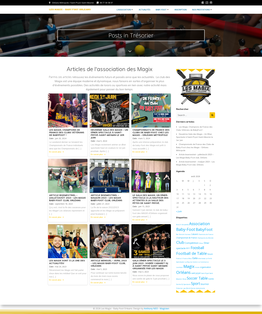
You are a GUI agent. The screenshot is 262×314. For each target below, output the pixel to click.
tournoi (205, 284)
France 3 (179, 258)
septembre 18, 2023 (64, 204)
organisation (205, 267)
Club (180, 242)
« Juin (179, 211)
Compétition (192, 242)
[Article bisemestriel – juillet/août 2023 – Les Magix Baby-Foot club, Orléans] (67, 175)
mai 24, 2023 (60, 266)
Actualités (144, 9)
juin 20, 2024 (60, 138)
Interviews (201, 258)
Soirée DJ (179, 284)
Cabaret (194, 234)
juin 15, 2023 (144, 206)
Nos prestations (201, 9)
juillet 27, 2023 (103, 204)
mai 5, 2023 (102, 269)
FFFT (188, 248)
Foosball (197, 247)
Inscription (181, 9)
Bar (177, 234)
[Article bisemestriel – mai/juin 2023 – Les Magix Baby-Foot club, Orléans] (109, 175)
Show (184, 279)
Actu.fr (178, 225)
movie (197, 267)
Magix (188, 266)
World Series (190, 288)
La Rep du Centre (191, 262)
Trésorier (179, 288)
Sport (195, 283)
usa (184, 288)
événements (200, 288)
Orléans (183, 272)
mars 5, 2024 (144, 138)
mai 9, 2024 (102, 141)
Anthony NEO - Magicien (156, 308)
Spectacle (186, 284)
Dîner (201, 243)
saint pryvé (196, 273)
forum (210, 254)
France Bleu (187, 258)
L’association (124, 9)
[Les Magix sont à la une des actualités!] (67, 241)
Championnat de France (186, 238)
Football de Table (191, 253)
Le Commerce (203, 262)
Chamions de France (205, 234)
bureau (187, 234)
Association (199, 223)
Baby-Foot (161, 9)
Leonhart (179, 267)
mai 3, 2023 (143, 271)
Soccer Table (197, 278)
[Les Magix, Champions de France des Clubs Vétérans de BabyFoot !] (67, 110)
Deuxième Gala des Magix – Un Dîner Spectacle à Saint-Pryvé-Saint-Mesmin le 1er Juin (194, 137)
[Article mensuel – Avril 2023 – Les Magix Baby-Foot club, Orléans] (109, 241)
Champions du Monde (205, 238)
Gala (194, 258)
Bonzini (182, 234)
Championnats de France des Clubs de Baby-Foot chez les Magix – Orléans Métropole (195, 147)
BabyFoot (204, 229)
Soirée (211, 279)
